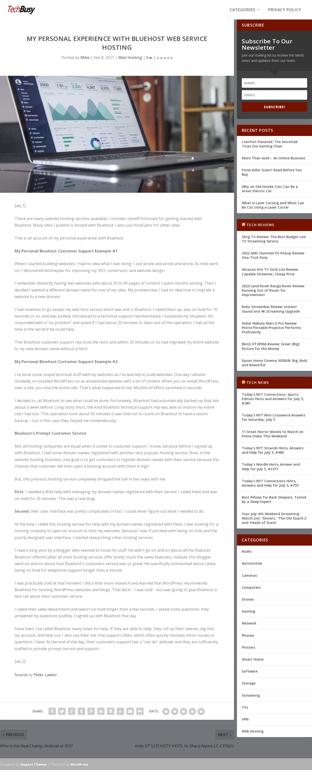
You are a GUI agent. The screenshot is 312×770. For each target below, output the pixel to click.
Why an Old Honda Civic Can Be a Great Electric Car (270, 188)
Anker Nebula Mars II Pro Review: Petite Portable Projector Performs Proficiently (271, 327)
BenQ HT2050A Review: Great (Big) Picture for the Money (270, 346)
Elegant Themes (33, 764)
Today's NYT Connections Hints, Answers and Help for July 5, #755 (270, 483)
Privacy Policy (284, 10)
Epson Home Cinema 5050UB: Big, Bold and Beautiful (274, 362)
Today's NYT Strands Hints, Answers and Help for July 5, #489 (272, 450)
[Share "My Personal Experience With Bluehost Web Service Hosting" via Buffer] (111, 711)
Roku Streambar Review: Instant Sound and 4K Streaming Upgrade (271, 308)
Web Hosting (130, 57)
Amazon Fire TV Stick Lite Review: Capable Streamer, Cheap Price (270, 271)
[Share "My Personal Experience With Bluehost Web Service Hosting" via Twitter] (62, 711)
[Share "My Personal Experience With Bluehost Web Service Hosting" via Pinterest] (91, 711)
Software (250, 671)
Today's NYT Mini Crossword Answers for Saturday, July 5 (273, 417)
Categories (242, 10)
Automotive (252, 563)
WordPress (79, 764)
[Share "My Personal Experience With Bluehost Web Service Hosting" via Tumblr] (81, 711)
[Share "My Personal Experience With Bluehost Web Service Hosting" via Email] (130, 711)
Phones (248, 635)
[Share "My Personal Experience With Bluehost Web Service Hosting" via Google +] (72, 711)
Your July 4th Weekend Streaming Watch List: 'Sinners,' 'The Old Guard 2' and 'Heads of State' (274, 518)
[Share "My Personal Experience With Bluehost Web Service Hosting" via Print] (140, 711)
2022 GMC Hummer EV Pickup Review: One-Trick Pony (273, 255)
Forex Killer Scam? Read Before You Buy (272, 172)
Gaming (248, 611)
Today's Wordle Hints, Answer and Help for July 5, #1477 (271, 466)
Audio (247, 551)
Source (21, 674)
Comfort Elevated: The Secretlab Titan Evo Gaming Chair (270, 143)
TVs (245, 707)
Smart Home (252, 659)
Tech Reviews (260, 224)
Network (249, 623)
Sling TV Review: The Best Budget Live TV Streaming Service (274, 238)
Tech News (257, 382)
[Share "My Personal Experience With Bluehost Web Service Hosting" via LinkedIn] (101, 711)
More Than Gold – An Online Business (273, 158)
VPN (245, 719)
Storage (248, 683)
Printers (248, 647)
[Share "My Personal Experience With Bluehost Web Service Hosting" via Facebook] (52, 711)
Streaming (251, 695)
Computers (251, 587)
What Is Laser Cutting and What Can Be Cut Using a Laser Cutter (273, 205)
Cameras (249, 575)
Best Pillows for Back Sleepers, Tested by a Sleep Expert (274, 499)
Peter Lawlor (45, 674)
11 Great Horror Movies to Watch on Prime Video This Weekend (272, 433)
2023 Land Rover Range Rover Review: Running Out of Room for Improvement (273, 290)
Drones (248, 599)
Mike (84, 57)
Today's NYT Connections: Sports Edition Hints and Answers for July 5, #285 (273, 398)
